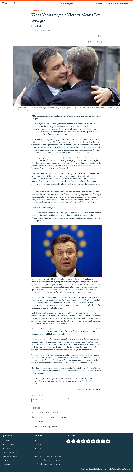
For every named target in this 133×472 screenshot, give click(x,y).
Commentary (37, 10)
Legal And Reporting (9, 456)
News (36, 440)
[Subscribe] (108, 441)
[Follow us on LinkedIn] (98, 441)
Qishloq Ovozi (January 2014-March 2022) (49, 456)
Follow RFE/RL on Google (103, 3)
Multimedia (38, 452)
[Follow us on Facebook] (93, 441)
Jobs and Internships (9, 452)
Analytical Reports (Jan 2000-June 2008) (49, 464)
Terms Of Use (7, 448)
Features (37, 444)
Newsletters (38, 448)
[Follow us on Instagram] (78, 441)
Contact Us (6, 464)
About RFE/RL (7, 440)
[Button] (99, 36)
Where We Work (8, 444)
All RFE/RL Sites (8, 460)
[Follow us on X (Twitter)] (88, 441)
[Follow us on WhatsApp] (103, 441)
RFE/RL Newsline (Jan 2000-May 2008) (48, 460)
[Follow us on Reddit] (73, 441)
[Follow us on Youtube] (68, 441)
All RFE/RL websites (121, 3)
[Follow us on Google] (83, 441)
